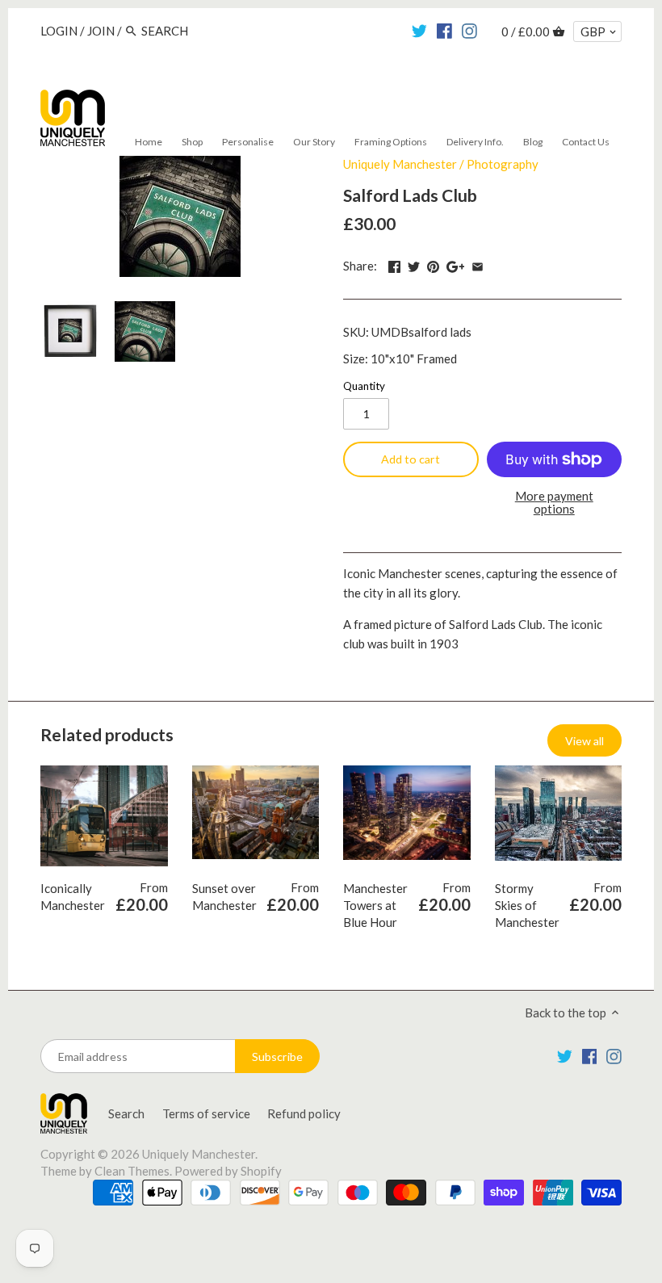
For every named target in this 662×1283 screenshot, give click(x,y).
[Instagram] (469, 30)
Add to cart (410, 459)
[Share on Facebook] (394, 264)
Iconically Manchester (72, 896)
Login (59, 30)
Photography (502, 164)
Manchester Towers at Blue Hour (375, 905)
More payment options (554, 502)
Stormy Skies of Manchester (527, 905)
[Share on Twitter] (414, 264)
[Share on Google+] (455, 264)
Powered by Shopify (228, 1171)
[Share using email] (477, 264)
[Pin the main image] (433, 264)
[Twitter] (419, 30)
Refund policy (304, 1113)
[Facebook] (444, 30)
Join (101, 30)
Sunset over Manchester (224, 896)
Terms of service (206, 1113)
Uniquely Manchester (400, 164)
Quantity (364, 385)
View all (584, 741)
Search (126, 1113)
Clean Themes (132, 1171)
